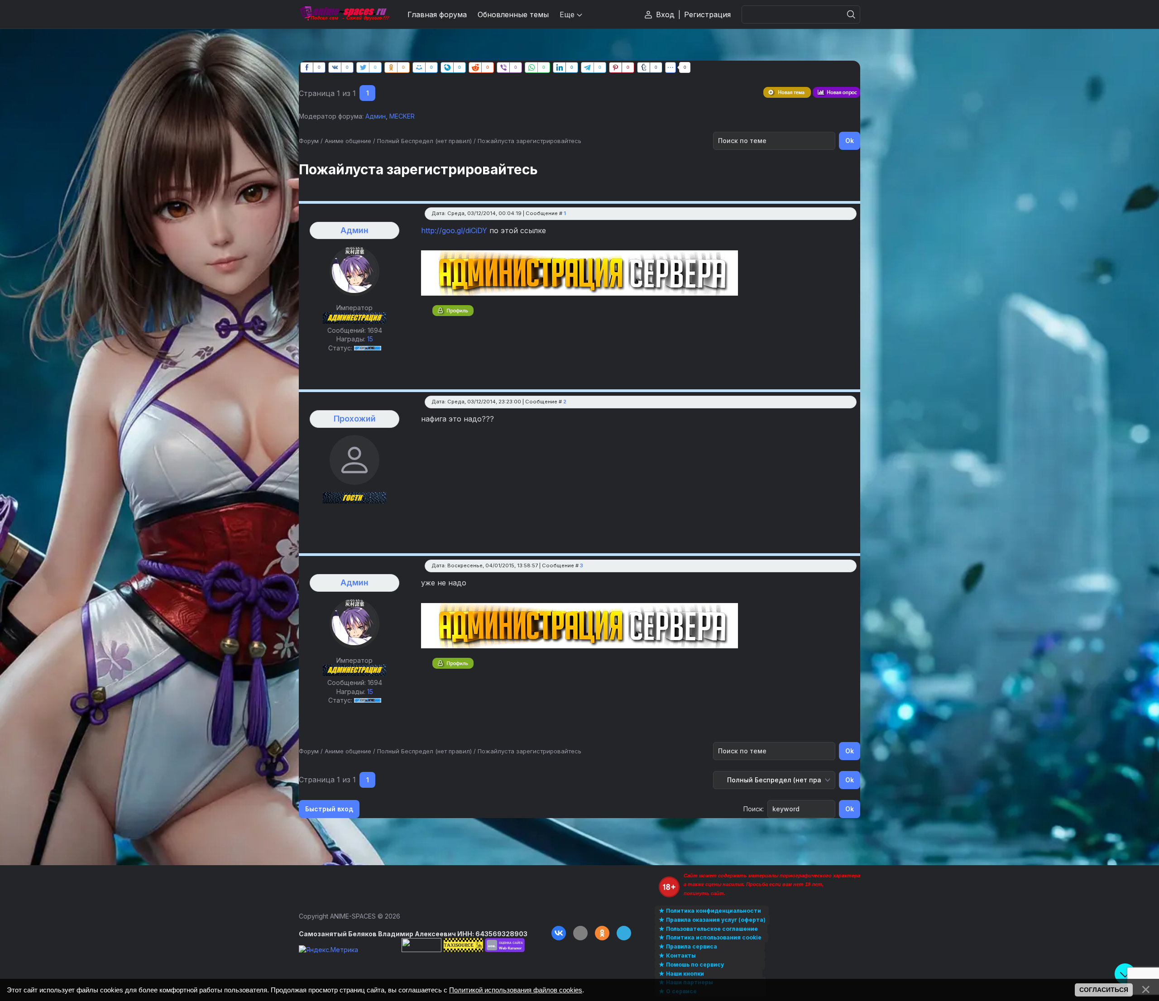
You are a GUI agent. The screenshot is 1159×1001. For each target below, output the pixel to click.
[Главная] (344, 14)
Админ (375, 116)
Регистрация (707, 14)
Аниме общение (348, 140)
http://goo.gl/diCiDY (454, 230)
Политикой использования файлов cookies (515, 990)
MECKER (402, 116)
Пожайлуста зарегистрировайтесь (529, 140)
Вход (665, 14)
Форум (309, 140)
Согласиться (1103, 989)
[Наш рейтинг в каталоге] (505, 945)
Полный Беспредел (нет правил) (424, 140)
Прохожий (355, 418)
